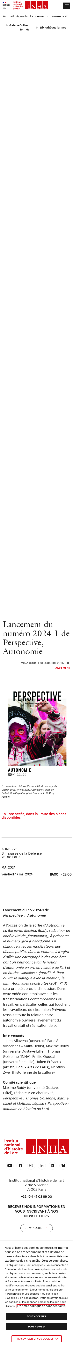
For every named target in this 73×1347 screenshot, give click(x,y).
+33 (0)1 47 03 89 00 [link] (36, 1196)
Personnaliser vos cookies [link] (35, 1339)
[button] (66, 6)
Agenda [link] (22, 16)
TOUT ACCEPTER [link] (36, 1316)
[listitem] (18, 27)
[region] (36, 16)
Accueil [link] (8, 16)
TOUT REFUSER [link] (36, 1327)
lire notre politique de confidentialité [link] (41, 1306)
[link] (6, 6)
